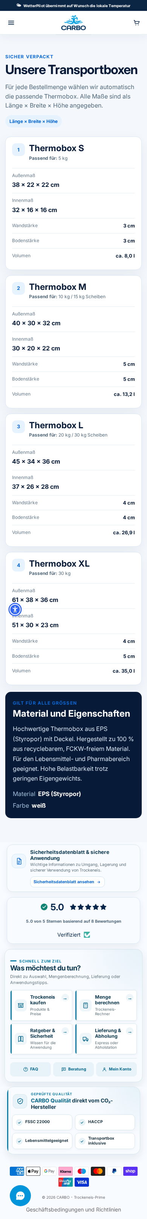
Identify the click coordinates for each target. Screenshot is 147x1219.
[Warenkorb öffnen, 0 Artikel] (136, 22)
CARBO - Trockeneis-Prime (81, 1197)
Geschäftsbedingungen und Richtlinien (73, 1209)
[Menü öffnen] (11, 22)
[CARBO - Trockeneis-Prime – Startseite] (73, 22)
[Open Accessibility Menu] (15, 609)
